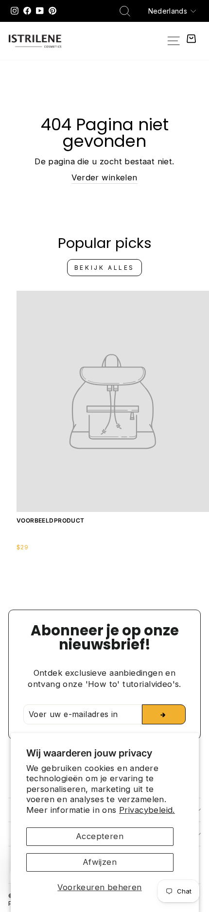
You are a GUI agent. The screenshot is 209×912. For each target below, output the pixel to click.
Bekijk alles (104, 267)
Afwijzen (100, 862)
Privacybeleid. (147, 810)
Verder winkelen (104, 177)
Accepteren (99, 836)
